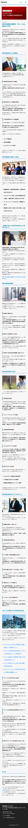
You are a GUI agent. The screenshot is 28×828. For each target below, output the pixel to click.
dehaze (26, 2)
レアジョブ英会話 (6, 815)
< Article (20, 2)
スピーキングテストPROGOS (8, 813)
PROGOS (4, 2)
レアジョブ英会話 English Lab (9, 817)
